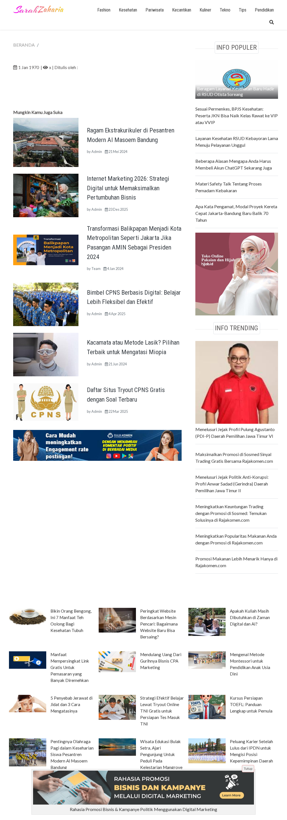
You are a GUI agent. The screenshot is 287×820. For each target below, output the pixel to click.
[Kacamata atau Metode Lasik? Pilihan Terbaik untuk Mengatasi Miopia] (45, 354)
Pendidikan (264, 10)
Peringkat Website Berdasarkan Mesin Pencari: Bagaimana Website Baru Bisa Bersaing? (159, 623)
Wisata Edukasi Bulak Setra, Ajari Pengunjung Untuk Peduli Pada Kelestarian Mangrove (161, 754)
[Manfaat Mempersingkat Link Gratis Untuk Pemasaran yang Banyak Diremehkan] (27, 659)
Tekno (225, 10)
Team (96, 268)
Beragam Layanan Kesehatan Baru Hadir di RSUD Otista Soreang (235, 91)
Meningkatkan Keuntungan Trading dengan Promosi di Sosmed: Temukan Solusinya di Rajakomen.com (231, 513)
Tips (242, 10)
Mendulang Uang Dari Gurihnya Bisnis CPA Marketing (160, 661)
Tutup (248, 768)
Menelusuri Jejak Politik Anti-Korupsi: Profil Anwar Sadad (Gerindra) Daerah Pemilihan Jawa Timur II (232, 483)
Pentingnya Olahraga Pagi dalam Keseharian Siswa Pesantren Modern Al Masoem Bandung (72, 754)
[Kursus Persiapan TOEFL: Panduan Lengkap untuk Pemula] (207, 706)
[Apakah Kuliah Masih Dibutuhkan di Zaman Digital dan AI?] (207, 621)
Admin (96, 151)
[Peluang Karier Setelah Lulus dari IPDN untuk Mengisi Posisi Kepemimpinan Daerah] (207, 750)
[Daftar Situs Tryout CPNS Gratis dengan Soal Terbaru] (45, 401)
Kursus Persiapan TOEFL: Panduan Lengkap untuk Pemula (251, 704)
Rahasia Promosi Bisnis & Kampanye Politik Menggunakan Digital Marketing (143, 809)
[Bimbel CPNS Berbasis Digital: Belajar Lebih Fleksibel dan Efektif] (45, 303)
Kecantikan (181, 10)
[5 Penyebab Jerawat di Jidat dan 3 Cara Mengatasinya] (27, 703)
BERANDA (24, 44)
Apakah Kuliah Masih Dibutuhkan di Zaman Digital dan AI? (250, 617)
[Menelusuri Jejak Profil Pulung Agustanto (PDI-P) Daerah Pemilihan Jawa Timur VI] (236, 381)
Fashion (103, 10)
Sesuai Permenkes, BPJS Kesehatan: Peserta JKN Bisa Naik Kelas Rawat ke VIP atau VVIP (236, 115)
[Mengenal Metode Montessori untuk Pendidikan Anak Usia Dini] (207, 659)
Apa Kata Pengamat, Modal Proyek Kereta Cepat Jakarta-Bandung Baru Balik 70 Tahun (236, 213)
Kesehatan (128, 10)
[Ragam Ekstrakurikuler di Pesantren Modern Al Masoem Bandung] (45, 141)
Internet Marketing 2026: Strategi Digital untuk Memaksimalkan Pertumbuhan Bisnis (128, 188)
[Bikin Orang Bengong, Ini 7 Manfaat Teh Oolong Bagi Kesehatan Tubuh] (27, 616)
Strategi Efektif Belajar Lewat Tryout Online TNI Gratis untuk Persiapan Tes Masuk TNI (162, 710)
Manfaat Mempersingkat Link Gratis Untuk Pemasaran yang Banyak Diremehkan (69, 667)
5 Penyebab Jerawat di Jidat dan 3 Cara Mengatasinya (71, 704)
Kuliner (205, 10)
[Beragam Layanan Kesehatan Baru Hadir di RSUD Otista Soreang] (236, 78)
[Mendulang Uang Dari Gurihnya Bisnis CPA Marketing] (117, 661)
